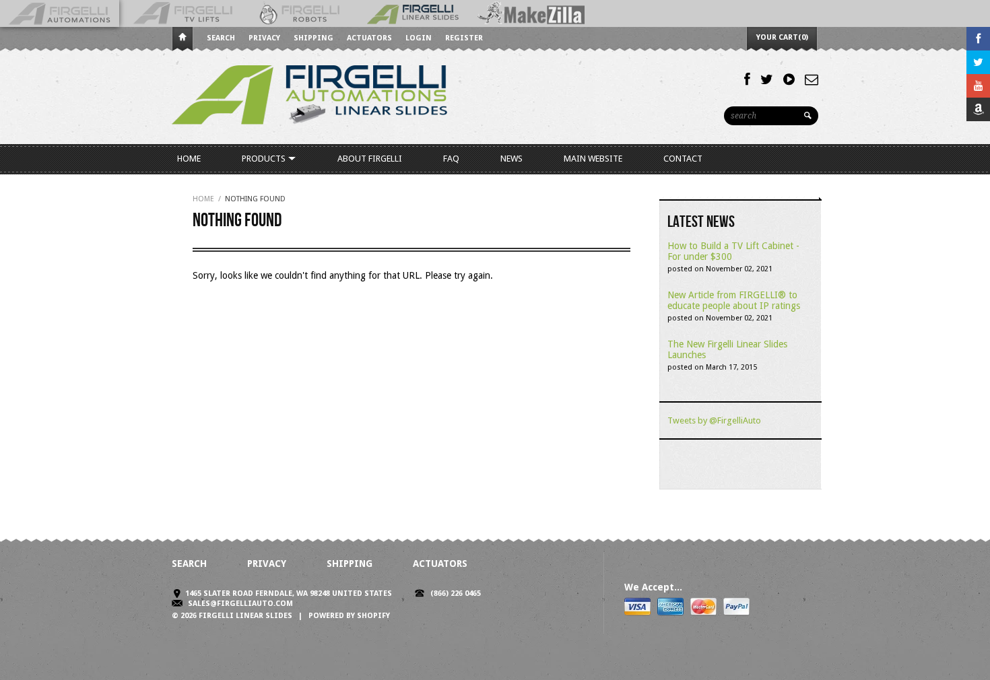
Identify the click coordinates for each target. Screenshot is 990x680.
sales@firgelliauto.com (240, 603)
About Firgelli (369, 159)
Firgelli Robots (301, 13)
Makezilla (533, 13)
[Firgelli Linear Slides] (310, 98)
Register (464, 38)
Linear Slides (414, 13)
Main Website (593, 159)
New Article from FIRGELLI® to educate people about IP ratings (733, 300)
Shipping (313, 38)
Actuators (369, 38)
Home (182, 39)
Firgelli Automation (59, 13)
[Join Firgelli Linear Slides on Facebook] (747, 79)
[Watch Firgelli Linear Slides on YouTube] (789, 79)
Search (221, 38)
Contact (682, 159)
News (511, 159)
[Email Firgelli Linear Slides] (811, 79)
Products (265, 159)
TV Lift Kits (182, 13)
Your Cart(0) (782, 37)
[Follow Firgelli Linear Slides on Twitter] (766, 79)
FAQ (451, 159)
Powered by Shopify (349, 615)
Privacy (264, 38)
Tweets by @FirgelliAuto (714, 420)
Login (418, 38)
